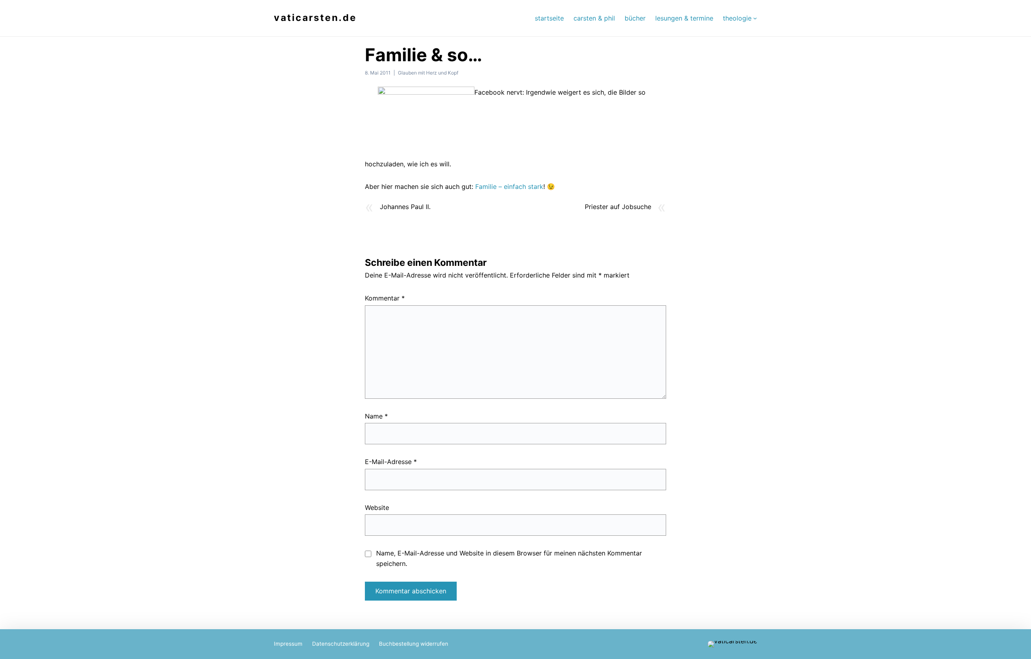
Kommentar (385, 298)
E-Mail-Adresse (391, 462)
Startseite (549, 18)
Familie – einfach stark (509, 186)
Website (377, 508)
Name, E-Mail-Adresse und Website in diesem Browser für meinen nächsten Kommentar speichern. (509, 558)
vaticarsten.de (315, 17)
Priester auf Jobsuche (618, 207)
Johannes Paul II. (405, 207)
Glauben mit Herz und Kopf (428, 73)
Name (376, 416)
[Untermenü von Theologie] (755, 18)
